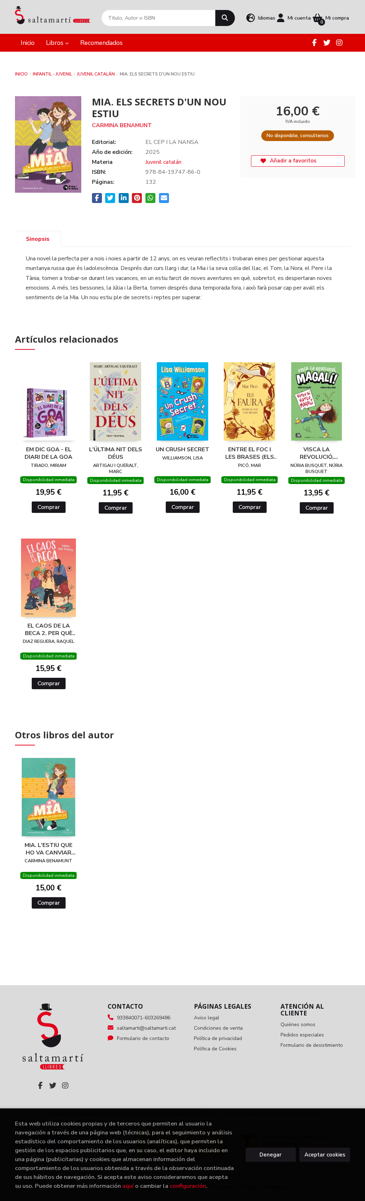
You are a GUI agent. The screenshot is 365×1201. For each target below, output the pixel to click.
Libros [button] (55, 42)
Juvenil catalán (96, 74)
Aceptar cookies (324, 1154)
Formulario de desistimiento (312, 1045)
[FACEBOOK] (314, 42)
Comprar (48, 507)
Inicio (21, 74)
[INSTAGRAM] (339, 42)
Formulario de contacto (143, 1038)
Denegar (270, 1154)
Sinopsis (38, 239)
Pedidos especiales (302, 1034)
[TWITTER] (327, 42)
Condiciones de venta (218, 1028)
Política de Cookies (215, 1048)
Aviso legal (206, 1017)
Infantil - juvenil (52, 74)
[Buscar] (225, 18)
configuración (188, 1186)
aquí (128, 1186)
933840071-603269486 (143, 1017)
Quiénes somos (298, 1024)
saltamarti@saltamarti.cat (146, 1028)
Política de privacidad (218, 1038)
